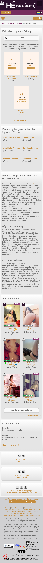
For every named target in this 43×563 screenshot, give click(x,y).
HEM (3, 23)
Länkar (26, 508)
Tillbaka (6, 12)
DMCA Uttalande (16, 513)
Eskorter (11, 23)
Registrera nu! (10, 445)
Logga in (37, 18)
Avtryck (5, 510)
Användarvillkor (14, 510)
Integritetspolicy (32, 511)
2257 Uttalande (26, 510)
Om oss (7, 508)
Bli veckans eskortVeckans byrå (21, 476)
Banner (20, 508)
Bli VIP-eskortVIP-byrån (21, 460)
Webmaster (34, 508)
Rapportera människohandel (30, 515)
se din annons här (34, 415)
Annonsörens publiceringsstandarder (18, 514)
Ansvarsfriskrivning (18, 511)
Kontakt (14, 508)
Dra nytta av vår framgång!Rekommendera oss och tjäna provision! (21, 492)
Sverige (19, 23)
